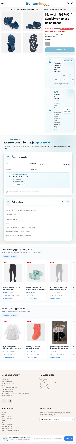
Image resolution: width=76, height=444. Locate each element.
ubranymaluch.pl (6, 395)
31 (47, 44)
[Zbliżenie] (18, 15)
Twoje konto (43, 379)
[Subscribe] (72, 419)
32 (53, 44)
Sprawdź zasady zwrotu (56, 128)
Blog (2, 422)
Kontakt (3, 412)
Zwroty (3, 420)
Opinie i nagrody (6, 416)
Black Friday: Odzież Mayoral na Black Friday (27, 9)
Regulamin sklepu (6, 428)
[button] (72, 3)
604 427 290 (20, 184)
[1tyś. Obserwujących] (9, 401)
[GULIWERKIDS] (38, 3)
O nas (3, 414)
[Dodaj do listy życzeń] (72, 14)
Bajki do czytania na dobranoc (10, 430)
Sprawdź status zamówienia (47, 383)
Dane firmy (42, 381)
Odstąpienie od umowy (46, 389)
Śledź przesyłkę (44, 385)
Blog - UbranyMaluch (45, 387)
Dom (11, 9)
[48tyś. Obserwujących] (3, 401)
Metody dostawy (6, 418)
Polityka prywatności (7, 424)
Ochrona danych (6, 426)
